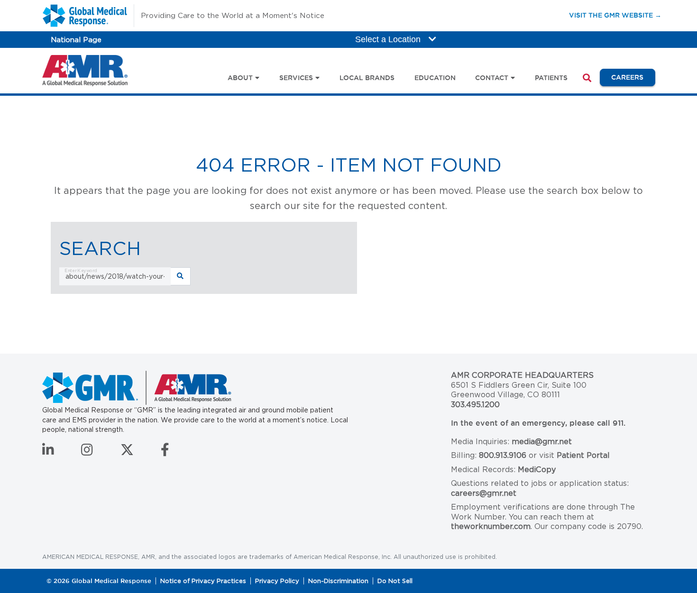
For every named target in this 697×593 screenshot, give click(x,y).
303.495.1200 (475, 404)
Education (435, 78)
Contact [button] (491, 78)
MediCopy (537, 469)
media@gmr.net (542, 441)
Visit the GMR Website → (615, 15)
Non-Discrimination (338, 580)
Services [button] (296, 78)
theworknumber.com (491, 526)
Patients (551, 78)
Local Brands (366, 78)
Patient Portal (583, 455)
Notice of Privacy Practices (203, 580)
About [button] (240, 78)
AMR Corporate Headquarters (522, 375)
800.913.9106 (502, 455)
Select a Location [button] (389, 39)
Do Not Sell (395, 580)
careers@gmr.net (483, 493)
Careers (633, 77)
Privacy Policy (277, 580)
